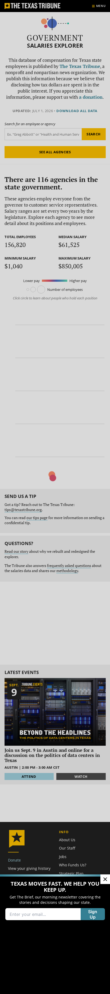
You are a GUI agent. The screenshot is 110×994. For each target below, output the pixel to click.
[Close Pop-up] (105, 879)
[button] (55, 497)
